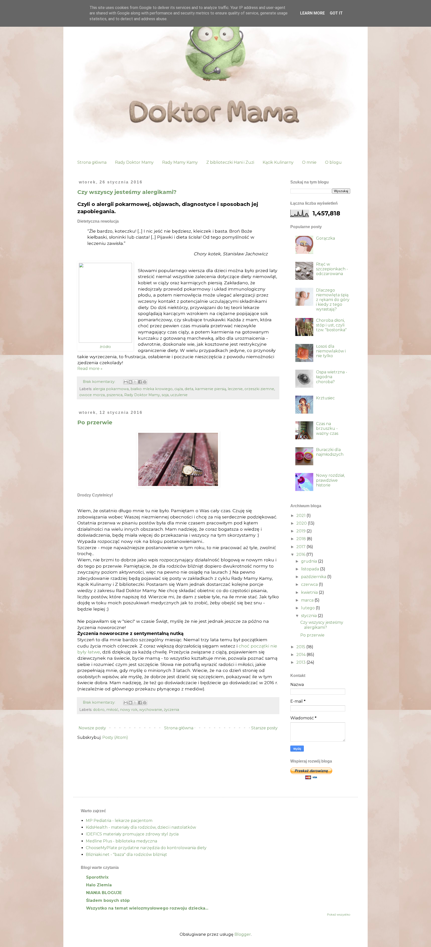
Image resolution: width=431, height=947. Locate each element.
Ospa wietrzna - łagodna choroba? (331, 377)
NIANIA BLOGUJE (104, 892)
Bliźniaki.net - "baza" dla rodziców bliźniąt (126, 854)
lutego (308, 608)
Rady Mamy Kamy (180, 162)
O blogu (333, 162)
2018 (301, 538)
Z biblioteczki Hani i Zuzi (230, 162)
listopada (310, 569)
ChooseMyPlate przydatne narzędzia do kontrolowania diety (146, 847)
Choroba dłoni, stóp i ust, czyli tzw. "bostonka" (331, 325)
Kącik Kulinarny (278, 162)
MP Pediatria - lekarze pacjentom (119, 820)
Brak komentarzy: (99, 381)
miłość (112, 709)
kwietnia (310, 592)
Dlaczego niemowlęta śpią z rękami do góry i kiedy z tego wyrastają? (332, 300)
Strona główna (92, 162)
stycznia (309, 615)
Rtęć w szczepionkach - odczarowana (332, 269)
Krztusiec (325, 398)
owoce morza (92, 395)
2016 (301, 554)
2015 (301, 646)
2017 (301, 546)
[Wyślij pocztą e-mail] (125, 381)
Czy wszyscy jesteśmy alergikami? (127, 192)
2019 (301, 531)
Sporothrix (97, 877)
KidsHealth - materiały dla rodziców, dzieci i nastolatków (141, 827)
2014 (301, 654)
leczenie (235, 389)
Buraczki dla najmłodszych (329, 452)
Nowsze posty (92, 728)
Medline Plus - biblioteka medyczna (121, 841)
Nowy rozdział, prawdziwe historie (330, 480)
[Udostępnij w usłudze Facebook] (139, 381)
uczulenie (179, 395)
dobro (99, 709)
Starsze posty (264, 728)
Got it (336, 13)
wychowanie (150, 709)
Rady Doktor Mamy (134, 162)
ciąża (178, 389)
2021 (301, 515)
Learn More (312, 13)
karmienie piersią (210, 389)
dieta (189, 389)
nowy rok (128, 709)
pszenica (114, 395)
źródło (105, 346)
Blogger (242, 934)
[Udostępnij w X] (135, 381)
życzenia (171, 709)
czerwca (310, 584)
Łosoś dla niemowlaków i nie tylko (331, 351)
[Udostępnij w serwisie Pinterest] (144, 381)
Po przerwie (94, 422)
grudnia (309, 561)
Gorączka (325, 238)
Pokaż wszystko (338, 914)
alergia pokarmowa (111, 389)
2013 (301, 662)
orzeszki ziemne (259, 389)
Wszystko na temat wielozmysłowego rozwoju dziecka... (147, 908)
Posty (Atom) (115, 737)
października (314, 576)
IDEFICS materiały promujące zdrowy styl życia (132, 834)
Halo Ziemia (99, 885)
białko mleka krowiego (151, 389)
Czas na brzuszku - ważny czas (327, 428)
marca (308, 600)
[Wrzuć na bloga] (130, 381)
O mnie (309, 162)
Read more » (90, 368)
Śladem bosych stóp (108, 900)
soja (165, 395)
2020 (302, 523)
